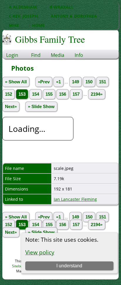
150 (89, 81)
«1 (58, 81)
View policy (39, 252)
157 (76, 94)
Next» (11, 106)
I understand (69, 265)
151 (102, 81)
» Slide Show (41, 106)
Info (79, 55)
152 (8, 94)
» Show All (16, 81)
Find (36, 55)
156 (62, 94)
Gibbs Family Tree (50, 39)
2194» (96, 94)
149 (75, 81)
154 (35, 94)
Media (57, 55)
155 (49, 94)
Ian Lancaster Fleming (75, 199)
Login (12, 55)
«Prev (44, 81)
